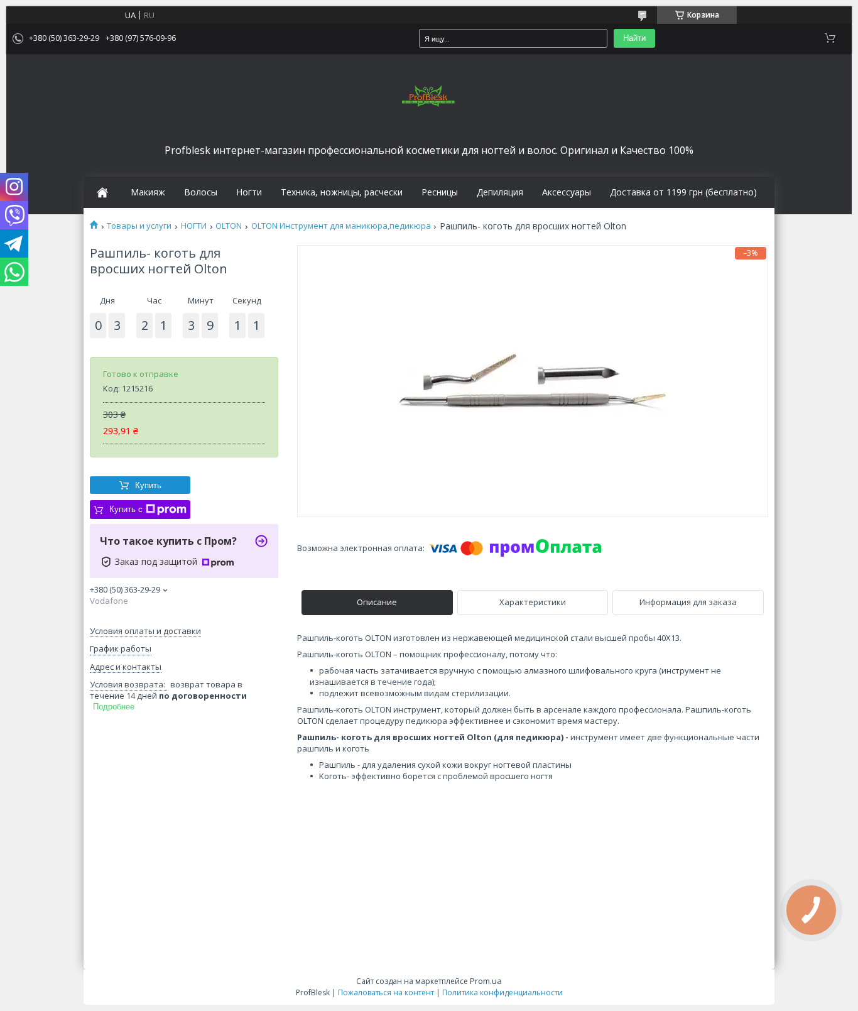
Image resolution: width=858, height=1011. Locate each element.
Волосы (200, 192)
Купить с (126, 509)
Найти (634, 38)
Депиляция (500, 192)
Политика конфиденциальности (502, 992)
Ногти (249, 192)
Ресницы (439, 192)
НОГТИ (194, 226)
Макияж (148, 192)
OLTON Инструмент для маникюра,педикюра (341, 226)
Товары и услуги (139, 226)
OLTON (228, 226)
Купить (148, 485)
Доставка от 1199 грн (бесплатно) (683, 192)
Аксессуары (566, 192)
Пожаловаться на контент (386, 992)
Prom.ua (486, 980)
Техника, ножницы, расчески (342, 192)
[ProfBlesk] (429, 96)
